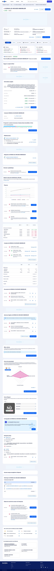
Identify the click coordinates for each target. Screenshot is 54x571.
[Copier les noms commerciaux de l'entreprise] (35, 96)
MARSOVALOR (11, 444)
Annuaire (12, 566)
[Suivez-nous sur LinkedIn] (41, 567)
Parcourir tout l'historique (32, 495)
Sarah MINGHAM (8, 488)
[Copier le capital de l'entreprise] (35, 93)
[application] (20, 192)
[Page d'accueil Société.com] (4, 1)
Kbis (14, 42)
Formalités (17, 1)
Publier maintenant (33, 336)
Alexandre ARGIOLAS (23, 443)
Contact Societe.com (28, 564)
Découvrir (33, 429)
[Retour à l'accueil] (5, 563)
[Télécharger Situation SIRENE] (35, 101)
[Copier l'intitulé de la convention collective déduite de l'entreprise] (35, 91)
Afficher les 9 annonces (24, 336)
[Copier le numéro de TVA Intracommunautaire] (9, 34)
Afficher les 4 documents (32, 259)
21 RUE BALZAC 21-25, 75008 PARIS (38, 29)
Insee (33, 34)
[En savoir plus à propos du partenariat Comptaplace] (19, 535)
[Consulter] (33, 293)
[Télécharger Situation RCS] (35, 98)
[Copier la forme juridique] (23, 34)
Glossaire (27, 565)
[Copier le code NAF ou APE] (31, 31)
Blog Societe (41, 564)
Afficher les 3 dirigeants (32, 162)
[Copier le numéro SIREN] (8, 29)
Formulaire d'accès (6, 180)
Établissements (26, 42)
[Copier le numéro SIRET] (10, 31)
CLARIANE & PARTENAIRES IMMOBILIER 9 (25, 488)
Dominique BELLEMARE (16, 443)
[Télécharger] (35, 293)
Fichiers (12, 565)
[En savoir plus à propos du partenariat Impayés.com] (35, 531)
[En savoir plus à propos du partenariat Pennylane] (35, 533)
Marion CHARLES (9, 443)
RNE (35, 34)
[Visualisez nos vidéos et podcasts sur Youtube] (45, 567)
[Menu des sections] (3, 42)
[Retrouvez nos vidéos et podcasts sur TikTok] (47, 567)
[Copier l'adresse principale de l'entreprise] (44, 29)
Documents (46, 42)
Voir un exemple (15, 71)
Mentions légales (31, 37)
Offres (22, 1)
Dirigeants (33, 42)
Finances (39, 42)
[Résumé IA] (30, 293)
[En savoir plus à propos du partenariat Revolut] (19, 533)
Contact (20, 42)
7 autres (15, 444)
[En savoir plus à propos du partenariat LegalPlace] (19, 531)
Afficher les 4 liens (33, 461)
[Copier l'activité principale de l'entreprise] (35, 87)
